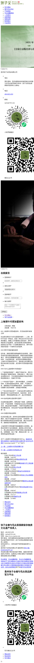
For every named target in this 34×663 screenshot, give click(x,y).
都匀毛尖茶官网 (25, 567)
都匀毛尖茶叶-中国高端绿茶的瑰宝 (12, 565)
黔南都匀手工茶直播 (26, 463)
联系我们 (8, 21)
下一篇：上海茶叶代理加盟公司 (11, 450)
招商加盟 (8, 19)
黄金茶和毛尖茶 (22, 459)
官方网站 (8, 7)
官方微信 (8, 658)
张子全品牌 (8, 317)
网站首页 (8, 502)
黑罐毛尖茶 (17, 496)
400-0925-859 (9, 94)
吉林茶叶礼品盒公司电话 (12, 563)
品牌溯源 (8, 17)
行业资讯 (8, 23)
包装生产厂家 (5, 561)
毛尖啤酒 (4, 559)
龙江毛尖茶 (17, 455)
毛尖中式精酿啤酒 (25, 559)
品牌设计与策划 (15, 561)
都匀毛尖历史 (9, 9)
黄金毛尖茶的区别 (24, 471)
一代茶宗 (8, 15)
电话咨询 (8, 656)
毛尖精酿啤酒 (9, 13)
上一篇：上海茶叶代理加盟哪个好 (12, 446)
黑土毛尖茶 (17, 467)
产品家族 (8, 11)
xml (11, 550)
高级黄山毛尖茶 (22, 492)
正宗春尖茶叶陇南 (27, 563)
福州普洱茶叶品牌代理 (17, 441)
